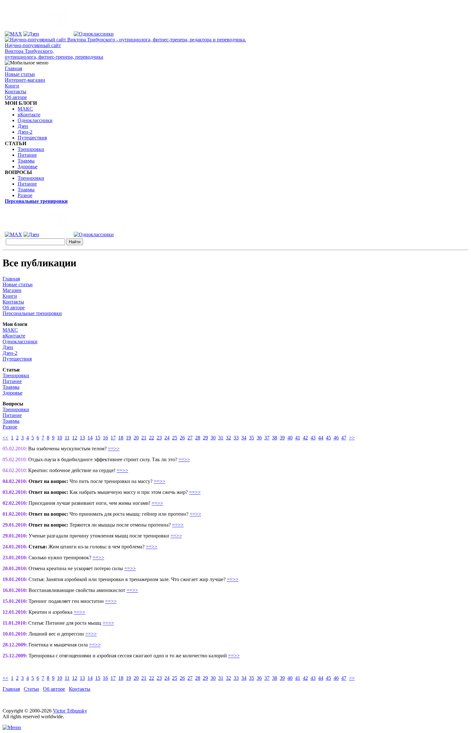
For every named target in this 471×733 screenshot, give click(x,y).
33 (236, 437)
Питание (27, 155)
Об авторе (16, 97)
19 (128, 437)
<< (5, 437)
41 (297, 437)
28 (197, 437)
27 (190, 437)
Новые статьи (20, 74)
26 (182, 437)
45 (328, 437)
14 (90, 437)
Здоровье (27, 166)
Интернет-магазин (25, 80)
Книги (12, 85)
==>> (114, 448)
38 (274, 437)
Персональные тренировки (32, 313)
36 (259, 437)
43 (313, 437)
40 (290, 437)
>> (352, 437)
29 (205, 437)
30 (213, 437)
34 (243, 437)
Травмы (26, 160)
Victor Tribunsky (70, 710)
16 (105, 437)
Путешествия (32, 137)
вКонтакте (29, 114)
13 (82, 437)
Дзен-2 (25, 132)
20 (136, 437)
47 (343, 437)
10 (59, 437)
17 (113, 437)
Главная (13, 68)
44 (320, 437)
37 (266, 437)
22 (151, 437)
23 (159, 437)
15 (97, 437)
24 (166, 437)
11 (67, 437)
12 (74, 437)
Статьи (31, 689)
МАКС (25, 109)
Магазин (12, 290)
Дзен (23, 126)
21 (143, 437)
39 (282, 437)
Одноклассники (35, 120)
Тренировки (31, 149)
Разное (25, 195)
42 (305, 437)
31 (220, 437)
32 (228, 437)
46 (336, 437)
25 (174, 437)
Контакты (15, 91)
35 (251, 437)
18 (120, 437)
